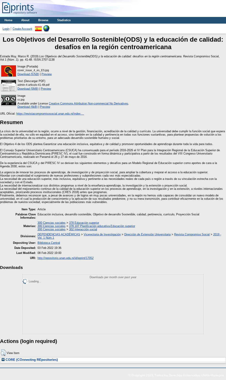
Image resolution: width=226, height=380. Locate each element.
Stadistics (64, 20)
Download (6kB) (27, 106)
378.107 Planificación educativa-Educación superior (102, 226)
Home (8, 20)
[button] (3, 352)
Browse (43, 20)
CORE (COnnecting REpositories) (31, 359)
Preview (46, 74)
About (25, 20)
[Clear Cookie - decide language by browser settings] (46, 26)
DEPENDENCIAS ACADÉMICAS (59, 234)
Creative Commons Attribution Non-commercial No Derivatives (88, 103)
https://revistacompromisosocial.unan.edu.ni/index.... (50, 113)
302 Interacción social (83, 229)
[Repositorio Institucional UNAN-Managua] (19, 15)
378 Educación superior (84, 222)
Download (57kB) (28, 74)
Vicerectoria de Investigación (102, 234)
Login (6, 28)
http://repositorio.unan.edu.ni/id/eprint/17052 (66, 258)
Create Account (22, 28)
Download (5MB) (27, 88)
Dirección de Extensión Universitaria (147, 234)
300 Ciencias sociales (52, 222)
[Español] (38, 26)
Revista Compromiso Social (192, 234)
